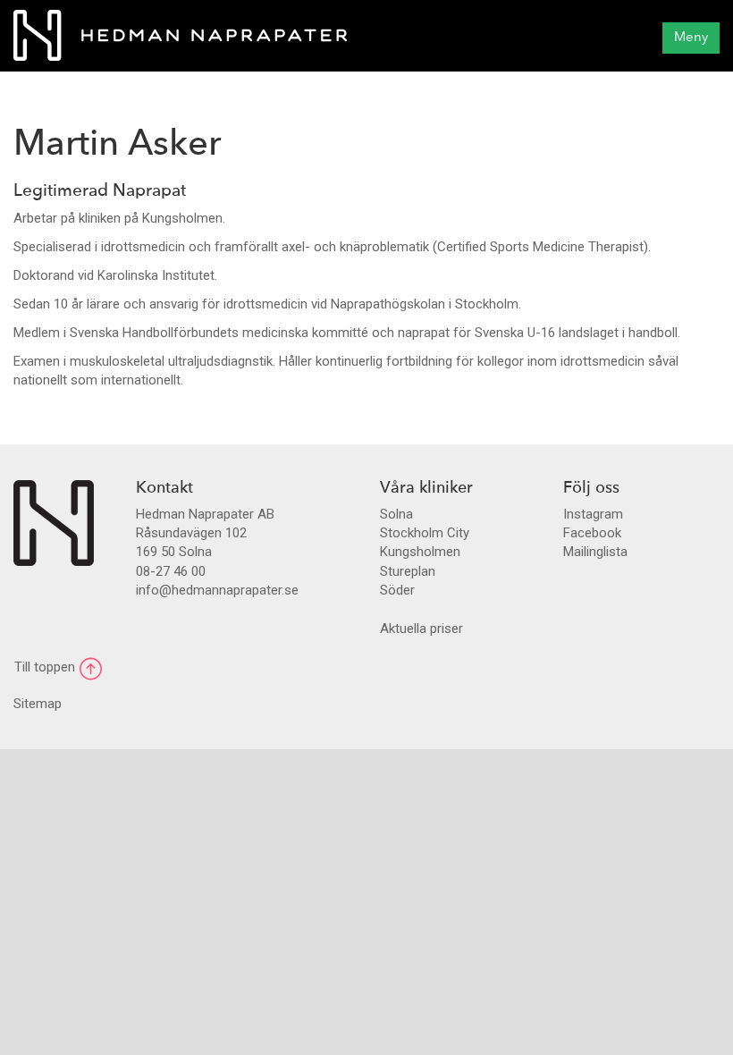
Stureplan (407, 571)
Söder (397, 590)
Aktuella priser (421, 628)
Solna (396, 514)
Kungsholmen (420, 552)
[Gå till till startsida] (180, 36)
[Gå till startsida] (53, 522)
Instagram (593, 514)
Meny (691, 38)
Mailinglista (595, 552)
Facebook (592, 533)
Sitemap (37, 704)
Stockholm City (424, 533)
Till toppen (46, 667)
